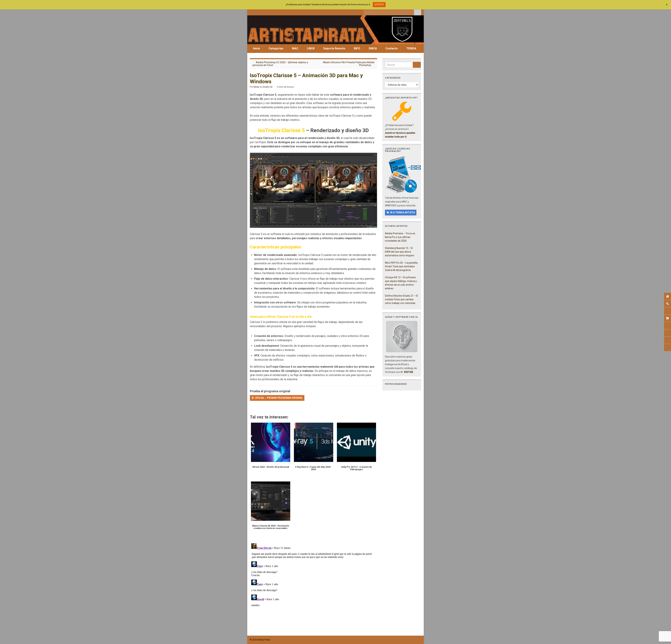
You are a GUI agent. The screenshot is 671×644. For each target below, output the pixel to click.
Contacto (391, 48)
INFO (356, 48)
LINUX (310, 48)
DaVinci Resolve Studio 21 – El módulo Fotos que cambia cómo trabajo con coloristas (401, 299)
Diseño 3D (268, 87)
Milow (256, 87)
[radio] (251, 408)
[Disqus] (313, 585)
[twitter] (257, 11)
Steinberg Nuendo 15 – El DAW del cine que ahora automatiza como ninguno (399, 252)
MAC (294, 48)
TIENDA (411, 48)
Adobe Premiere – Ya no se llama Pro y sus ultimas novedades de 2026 (400, 237)
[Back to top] (663, 623)
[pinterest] (280, 11)
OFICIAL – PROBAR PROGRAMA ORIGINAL (279, 397)
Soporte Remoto (334, 48)
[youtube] (268, 11)
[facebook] (251, 11)
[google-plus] (274, 11)
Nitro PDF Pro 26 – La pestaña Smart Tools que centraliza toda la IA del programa (401, 266)
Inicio (256, 48)
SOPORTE (379, 4)
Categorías (275, 48)
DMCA (372, 48)
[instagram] (263, 11)
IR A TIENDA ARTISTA (402, 212)
